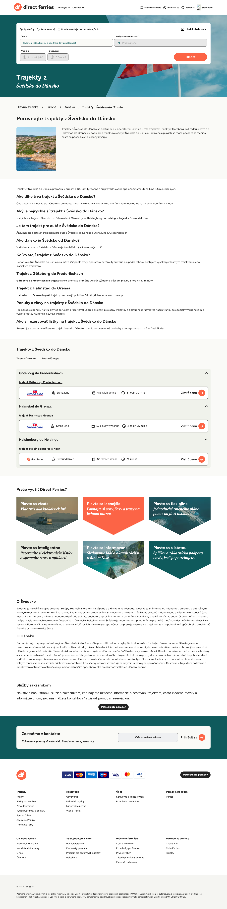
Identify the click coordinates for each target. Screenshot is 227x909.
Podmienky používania (128, 848)
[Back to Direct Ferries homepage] (34, 7)
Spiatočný (29, 29)
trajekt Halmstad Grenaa (36, 415)
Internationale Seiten (27, 843)
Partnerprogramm (75, 843)
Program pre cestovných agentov (83, 853)
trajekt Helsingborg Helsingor (39, 448)
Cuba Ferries (172, 848)
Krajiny (20, 796)
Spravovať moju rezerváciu (130, 796)
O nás (19, 853)
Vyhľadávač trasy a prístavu (30, 810)
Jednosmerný (48, 29)
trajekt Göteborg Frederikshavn (40, 382)
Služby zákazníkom (26, 801)
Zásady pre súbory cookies (130, 857)
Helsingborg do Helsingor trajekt (107, 218)
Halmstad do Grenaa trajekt (33, 295)
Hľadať (191, 57)
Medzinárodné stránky (27, 848)
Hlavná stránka (27, 107)
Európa (51, 107)
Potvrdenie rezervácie (127, 801)
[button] (113, 373)
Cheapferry (171, 843)
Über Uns (21, 857)
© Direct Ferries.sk (24, 887)
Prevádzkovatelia (25, 806)
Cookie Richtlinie (124, 843)
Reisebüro (71, 857)
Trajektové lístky (24, 824)
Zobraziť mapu (50, 358)
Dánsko (69, 107)
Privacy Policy (123, 853)
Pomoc (169, 796)
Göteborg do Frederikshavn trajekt (37, 280)
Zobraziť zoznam (26, 358)
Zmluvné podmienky (126, 862)
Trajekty (170, 853)
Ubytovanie (72, 796)
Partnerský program (76, 848)
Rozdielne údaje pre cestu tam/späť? (81, 29)
